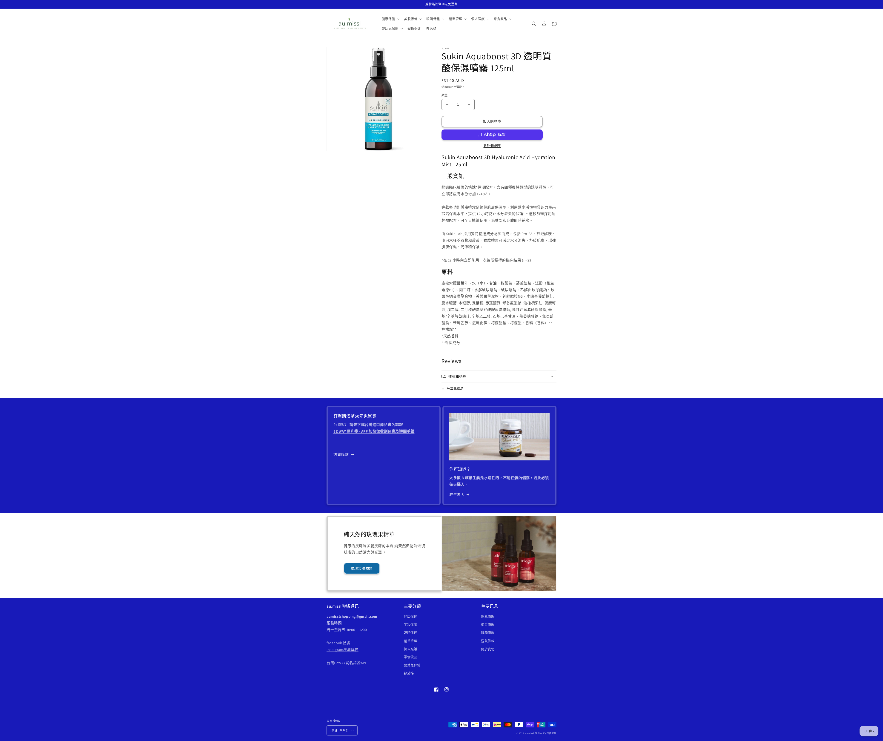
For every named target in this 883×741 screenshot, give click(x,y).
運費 (459, 87)
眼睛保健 (410, 633)
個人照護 (410, 649)
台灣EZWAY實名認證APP (347, 663)
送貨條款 (341, 454)
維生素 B (456, 494)
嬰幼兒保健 (412, 665)
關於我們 (487, 649)
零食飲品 (410, 657)
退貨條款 (487, 625)
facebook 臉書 (339, 642)
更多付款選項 (492, 145)
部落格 (409, 673)
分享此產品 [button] (455, 389)
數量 (445, 95)
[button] (390, 19)
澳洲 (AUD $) (340, 730)
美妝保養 (410, 625)
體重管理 (410, 641)
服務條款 (487, 633)
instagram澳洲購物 (342, 649)
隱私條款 (487, 617)
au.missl (529, 733)
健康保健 (410, 617)
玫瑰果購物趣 (362, 568)
